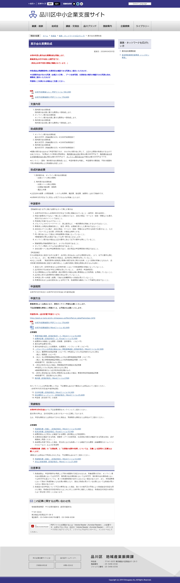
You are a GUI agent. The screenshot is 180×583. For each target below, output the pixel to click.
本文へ (32, 3)
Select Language (140, 3)
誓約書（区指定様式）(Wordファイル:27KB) (52, 378)
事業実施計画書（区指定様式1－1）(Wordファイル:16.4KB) (58, 336)
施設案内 (107, 26)
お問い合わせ (68, 565)
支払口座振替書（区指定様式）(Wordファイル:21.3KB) (56, 462)
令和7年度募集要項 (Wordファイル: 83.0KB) (52, 328)
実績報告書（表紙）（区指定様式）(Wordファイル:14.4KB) (58, 459)
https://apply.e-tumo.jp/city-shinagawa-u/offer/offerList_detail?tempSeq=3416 (62, 318)
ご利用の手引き (41, 565)
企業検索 (125, 26)
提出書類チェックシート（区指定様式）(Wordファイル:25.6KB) (60, 395)
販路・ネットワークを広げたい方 (72, 36)
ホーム (45, 36)
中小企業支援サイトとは (41, 558)
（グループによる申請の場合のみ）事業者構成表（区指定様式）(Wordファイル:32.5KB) (69, 349)
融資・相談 (37, 26)
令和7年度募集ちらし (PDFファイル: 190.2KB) (53, 92)
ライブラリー (142, 26)
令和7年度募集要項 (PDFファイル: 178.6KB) (52, 97)
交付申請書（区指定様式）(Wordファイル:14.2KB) (54, 392)
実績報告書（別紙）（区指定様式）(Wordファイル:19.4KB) (58, 429)
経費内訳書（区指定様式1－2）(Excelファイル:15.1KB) (56, 339)
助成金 (55, 26)
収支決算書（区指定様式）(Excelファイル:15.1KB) (54, 431)
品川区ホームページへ (68, 558)
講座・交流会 (72, 26)
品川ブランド (90, 26)
